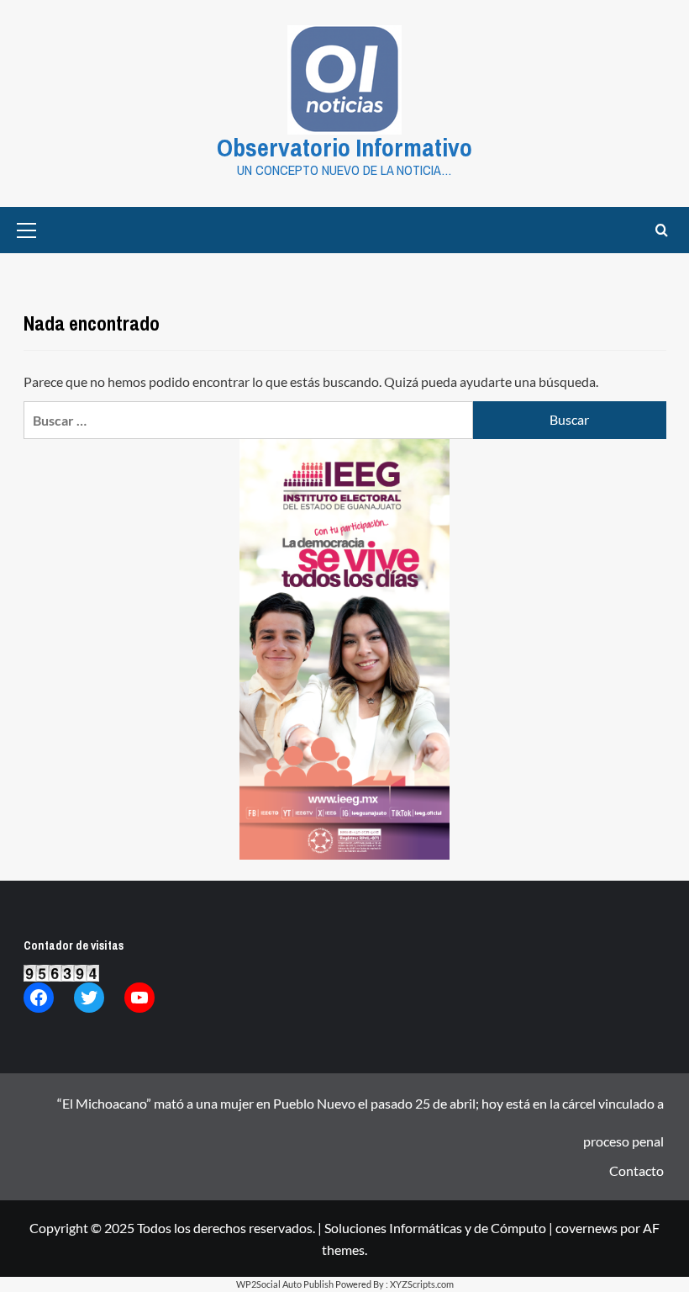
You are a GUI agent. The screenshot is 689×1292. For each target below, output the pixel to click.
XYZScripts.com (422, 1284)
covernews (586, 1228)
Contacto (636, 1170)
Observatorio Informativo (344, 147)
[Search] (661, 230)
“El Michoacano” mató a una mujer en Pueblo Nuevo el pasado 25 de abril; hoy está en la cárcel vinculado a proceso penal (360, 1108)
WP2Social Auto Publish (285, 1284)
